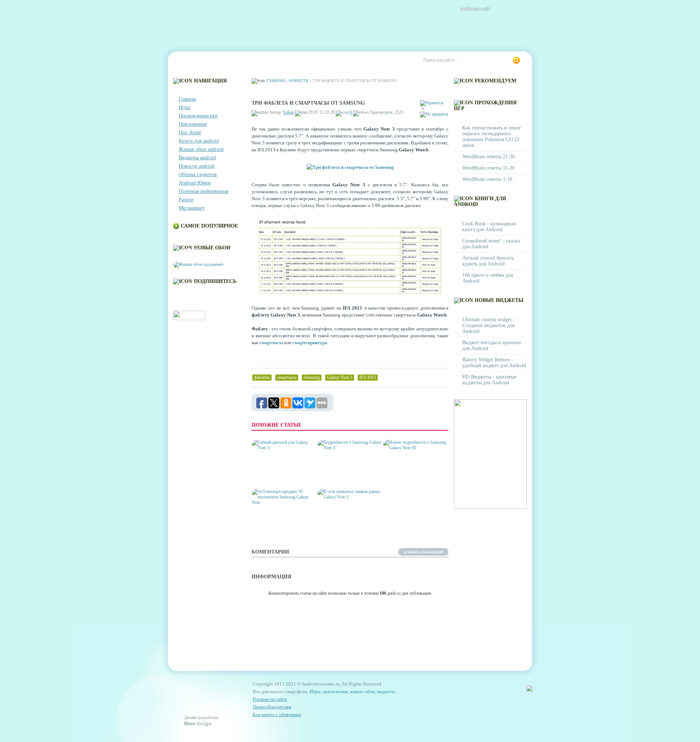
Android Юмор (195, 183)
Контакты (221, 60)
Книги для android (199, 141)
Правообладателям (272, 707)
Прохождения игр (198, 116)
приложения (335, 691)
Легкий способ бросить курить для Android (488, 261)
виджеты (386, 691)
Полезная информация (203, 191)
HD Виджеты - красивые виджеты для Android (489, 379)
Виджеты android (197, 157)
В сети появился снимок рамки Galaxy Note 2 (348, 524)
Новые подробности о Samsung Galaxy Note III (413, 475)
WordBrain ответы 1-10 (487, 179)
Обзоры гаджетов (198, 174)
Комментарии (260, 60)
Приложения (193, 124)
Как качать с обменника (277, 714)
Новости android (196, 166)
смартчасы (271, 342)
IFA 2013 (367, 377)
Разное (186, 199)
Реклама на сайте (348, 60)
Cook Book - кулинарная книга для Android (489, 226)
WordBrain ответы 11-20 (488, 168)
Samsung (312, 377)
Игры (184, 107)
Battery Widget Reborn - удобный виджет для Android (494, 362)
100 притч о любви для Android (487, 278)
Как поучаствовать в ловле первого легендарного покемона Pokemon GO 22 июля (491, 136)
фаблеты (262, 377)
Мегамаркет (192, 208)
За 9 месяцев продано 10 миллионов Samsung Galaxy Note (282, 521)
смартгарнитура (309, 342)
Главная (188, 60)
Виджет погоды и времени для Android (491, 345)
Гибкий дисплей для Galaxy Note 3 (278, 475)
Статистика (302, 60)
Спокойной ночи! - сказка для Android (491, 243)
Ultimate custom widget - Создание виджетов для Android (488, 325)
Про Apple (190, 132)
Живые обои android (201, 149)
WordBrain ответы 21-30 (488, 156)
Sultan (288, 112)
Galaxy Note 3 (339, 377)
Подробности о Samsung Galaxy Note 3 (347, 475)
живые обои (362, 691)
